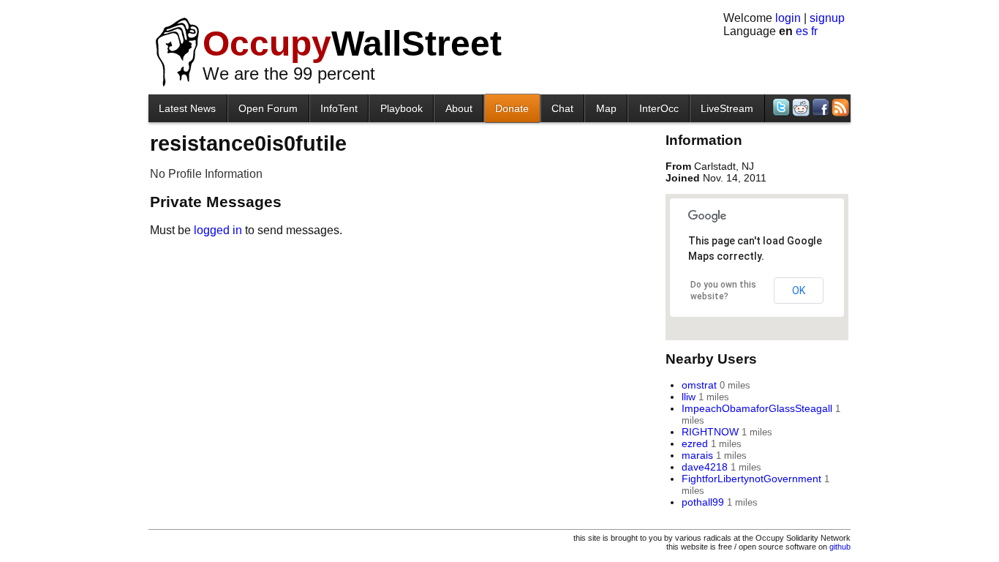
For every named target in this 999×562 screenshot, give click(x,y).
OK (798, 290)
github (840, 546)
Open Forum (268, 108)
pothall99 (703, 502)
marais (697, 455)
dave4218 (705, 467)
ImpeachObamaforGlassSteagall (757, 408)
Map (606, 108)
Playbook (401, 108)
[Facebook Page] (819, 107)
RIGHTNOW (710, 432)
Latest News (187, 108)
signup (827, 18)
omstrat (699, 385)
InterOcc (659, 108)
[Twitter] (780, 107)
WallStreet (352, 43)
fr (814, 31)
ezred (695, 443)
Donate (512, 108)
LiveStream (727, 108)
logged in (218, 230)
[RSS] (839, 107)
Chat (562, 108)
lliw (688, 396)
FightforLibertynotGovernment (751, 478)
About (458, 108)
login (788, 18)
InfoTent (339, 108)
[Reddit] (800, 107)
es (802, 31)
